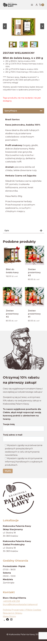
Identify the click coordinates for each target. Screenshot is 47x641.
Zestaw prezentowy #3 (34, 272)
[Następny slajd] (42, 26)
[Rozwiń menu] (32, 5)
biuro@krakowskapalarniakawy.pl (20, 604)
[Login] (36, 4)
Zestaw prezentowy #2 (12, 313)
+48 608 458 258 (11, 601)
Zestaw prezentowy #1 (34, 313)
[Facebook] (7, 620)
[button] (13, 44)
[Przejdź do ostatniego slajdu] (5, 26)
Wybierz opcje (10, 281)
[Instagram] (11, 620)
